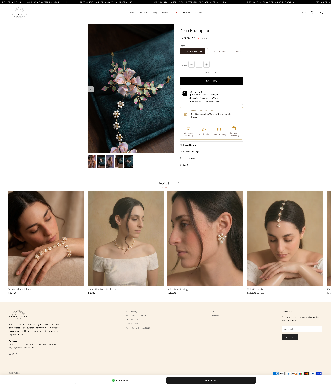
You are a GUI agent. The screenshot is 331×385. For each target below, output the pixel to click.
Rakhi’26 (165, 12)
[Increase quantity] (206, 64)
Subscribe (289, 337)
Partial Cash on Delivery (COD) (138, 328)
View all (165, 187)
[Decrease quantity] (191, 64)
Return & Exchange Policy (136, 315)
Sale (175, 12)
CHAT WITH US (122, 380)
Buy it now (211, 81)
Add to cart (211, 72)
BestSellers (165, 183)
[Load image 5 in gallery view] (131, 88)
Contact (198, 12)
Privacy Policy (131, 311)
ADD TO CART (211, 380)
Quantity (183, 65)
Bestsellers (186, 12)
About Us (215, 315)
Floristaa (16, 373)
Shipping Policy (132, 319)
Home (131, 12)
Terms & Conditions (133, 323)
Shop (155, 12)
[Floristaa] (19, 13)
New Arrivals (143, 12)
